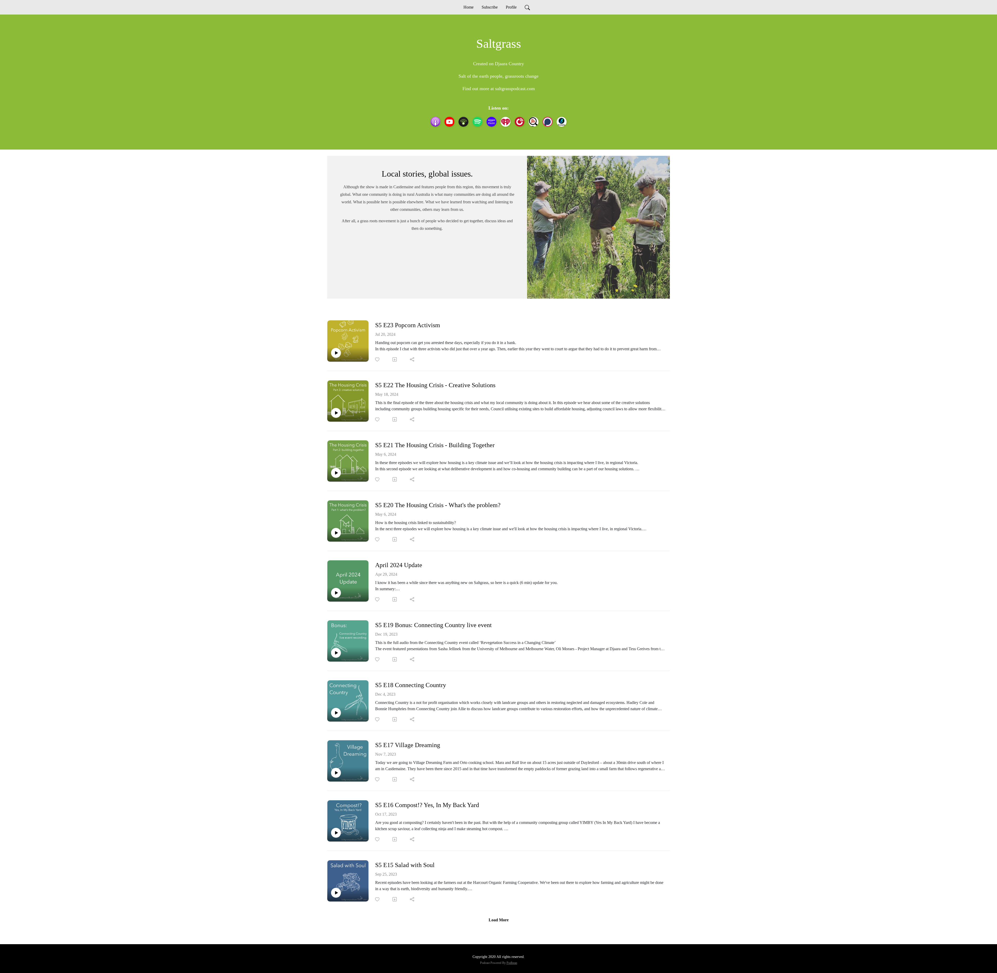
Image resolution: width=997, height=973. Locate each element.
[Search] (527, 7)
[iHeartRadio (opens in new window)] (505, 122)
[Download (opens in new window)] (395, 359)
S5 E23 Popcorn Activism (407, 325)
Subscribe (490, 7)
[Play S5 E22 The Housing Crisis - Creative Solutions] (336, 413)
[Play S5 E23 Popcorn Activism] (336, 353)
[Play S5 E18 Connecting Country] (336, 713)
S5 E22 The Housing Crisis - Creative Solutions (435, 385)
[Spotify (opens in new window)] (477, 122)
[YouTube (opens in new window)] (449, 122)
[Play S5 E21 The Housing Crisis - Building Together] (336, 473)
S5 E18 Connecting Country (410, 685)
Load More (499, 920)
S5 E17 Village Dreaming (407, 745)
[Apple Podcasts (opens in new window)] (435, 122)
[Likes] (378, 359)
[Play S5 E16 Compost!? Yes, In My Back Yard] (336, 833)
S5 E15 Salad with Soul (405, 865)
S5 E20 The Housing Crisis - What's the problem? (438, 505)
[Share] (412, 359)
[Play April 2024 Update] (336, 593)
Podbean (512, 963)
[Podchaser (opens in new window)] (548, 122)
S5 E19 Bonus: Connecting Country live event (433, 625)
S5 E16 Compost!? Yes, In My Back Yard (427, 805)
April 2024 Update (398, 565)
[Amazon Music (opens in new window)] (491, 122)
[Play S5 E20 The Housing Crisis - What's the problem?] (336, 533)
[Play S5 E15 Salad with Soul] (336, 893)
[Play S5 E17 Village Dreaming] (336, 773)
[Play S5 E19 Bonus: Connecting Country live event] (336, 653)
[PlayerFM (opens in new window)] (519, 122)
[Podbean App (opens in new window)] (463, 122)
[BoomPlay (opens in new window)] (562, 122)
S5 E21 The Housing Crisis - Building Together (435, 445)
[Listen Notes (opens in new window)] (533, 122)
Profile (511, 7)
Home (468, 7)
